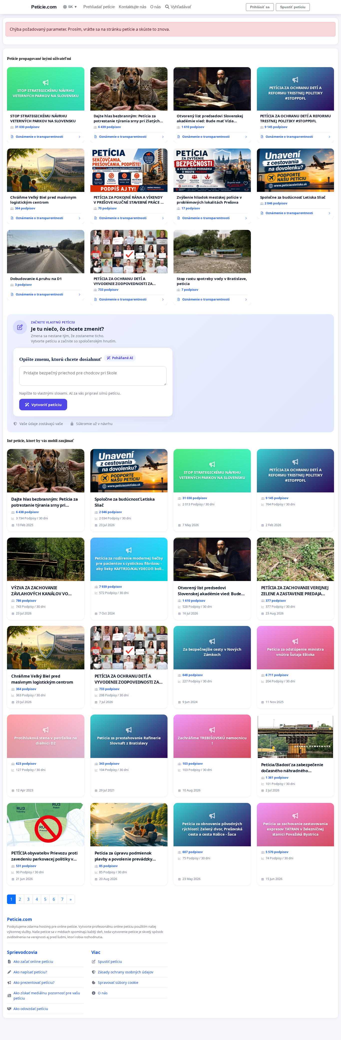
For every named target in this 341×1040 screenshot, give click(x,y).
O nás (155, 7)
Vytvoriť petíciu (46, 404)
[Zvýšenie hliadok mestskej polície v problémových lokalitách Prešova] (212, 186)
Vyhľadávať (181, 7)
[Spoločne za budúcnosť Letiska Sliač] (295, 184)
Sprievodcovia (22, 952)
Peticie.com (44, 6)
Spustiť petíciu (293, 7)
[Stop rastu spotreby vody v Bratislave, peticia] (212, 267)
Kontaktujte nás (132, 7)
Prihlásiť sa (260, 7)
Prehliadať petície (99, 7)
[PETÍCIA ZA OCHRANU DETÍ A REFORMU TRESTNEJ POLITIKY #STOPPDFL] (295, 105)
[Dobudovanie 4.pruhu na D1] (45, 265)
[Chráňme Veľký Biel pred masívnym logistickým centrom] (45, 186)
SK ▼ (72, 7)
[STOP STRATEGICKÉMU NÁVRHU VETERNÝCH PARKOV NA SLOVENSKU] (45, 105)
